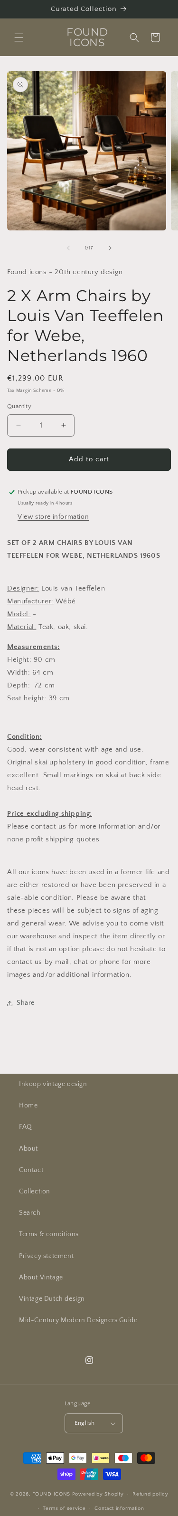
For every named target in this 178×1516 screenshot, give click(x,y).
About (28, 1149)
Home (28, 1105)
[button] (19, 37)
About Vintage (41, 1277)
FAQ (25, 1127)
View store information (53, 517)
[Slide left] (68, 248)
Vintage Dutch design (52, 1299)
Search (30, 1213)
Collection (34, 1191)
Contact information (119, 1508)
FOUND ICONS (52, 1494)
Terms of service (64, 1508)
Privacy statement (46, 1256)
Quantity (19, 406)
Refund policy (150, 1494)
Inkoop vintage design (53, 1084)
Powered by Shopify (98, 1494)
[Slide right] (110, 248)
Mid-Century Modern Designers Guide (78, 1320)
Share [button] (26, 1003)
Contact (31, 1170)
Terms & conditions (49, 1234)
